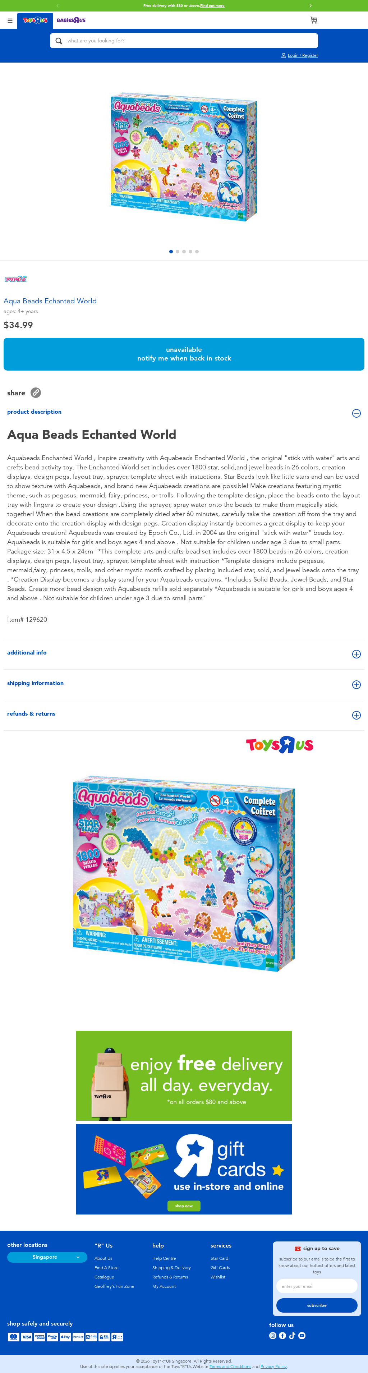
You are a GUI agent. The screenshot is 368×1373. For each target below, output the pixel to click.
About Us (103, 1258)
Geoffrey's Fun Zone (114, 1286)
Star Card (219, 1258)
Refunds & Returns (170, 1277)
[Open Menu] (10, 19)
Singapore (45, 1257)
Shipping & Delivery (171, 1267)
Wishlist (218, 1277)
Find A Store (107, 1267)
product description (34, 411)
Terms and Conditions (230, 1366)
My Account (164, 1286)
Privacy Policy (274, 1366)
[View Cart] (313, 20)
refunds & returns (31, 713)
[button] (57, 6)
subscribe (317, 1305)
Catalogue (104, 1277)
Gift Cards (220, 1267)
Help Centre (164, 1258)
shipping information (35, 683)
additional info (27, 652)
